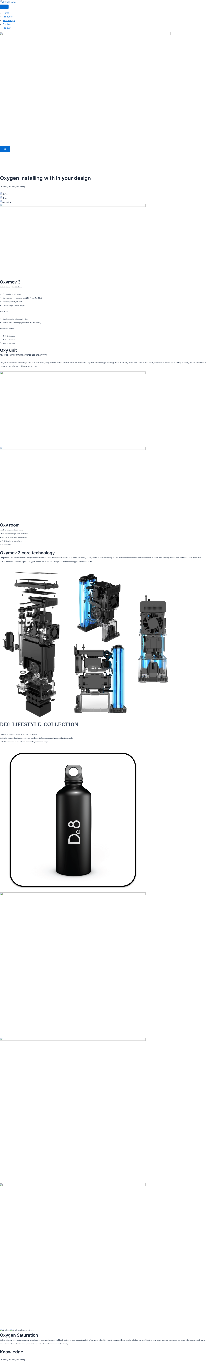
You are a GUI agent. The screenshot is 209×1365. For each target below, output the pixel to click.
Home (6, 12)
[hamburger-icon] (4, 7)
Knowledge (9, 20)
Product (7, 27)
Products (8, 16)
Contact (7, 24)
